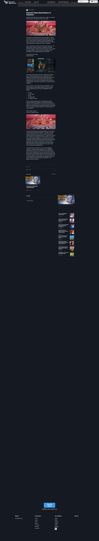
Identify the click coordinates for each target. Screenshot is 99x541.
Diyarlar (36, 520)
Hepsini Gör (54, 174)
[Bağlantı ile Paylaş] (29, 166)
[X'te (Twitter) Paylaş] (26, 166)
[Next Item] (72, 199)
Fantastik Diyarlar (49, 505)
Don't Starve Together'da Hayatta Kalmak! (32, 187)
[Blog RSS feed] (56, 529)
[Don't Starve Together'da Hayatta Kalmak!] (32, 180)
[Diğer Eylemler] (55, 10)
